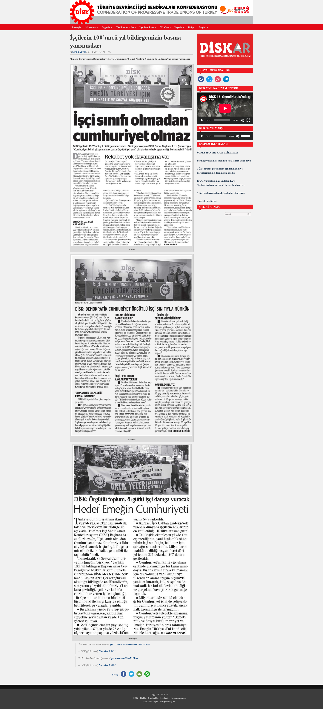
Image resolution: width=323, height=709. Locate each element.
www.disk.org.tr (151, 701)
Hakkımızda (91, 27)
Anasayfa (76, 27)
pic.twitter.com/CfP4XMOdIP (136, 644)
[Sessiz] (242, 120)
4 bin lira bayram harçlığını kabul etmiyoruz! (221, 193)
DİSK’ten (165, 27)
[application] (225, 108)
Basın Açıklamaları (213, 144)
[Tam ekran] (248, 120)
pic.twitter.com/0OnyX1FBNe (124, 658)
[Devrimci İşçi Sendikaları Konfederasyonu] (161, 23)
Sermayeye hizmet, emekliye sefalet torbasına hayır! (224, 160)
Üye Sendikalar (147, 27)
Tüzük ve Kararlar (126, 27)
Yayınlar (179, 27)
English (203, 27)
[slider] (246, 135)
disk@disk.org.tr (167, 701)
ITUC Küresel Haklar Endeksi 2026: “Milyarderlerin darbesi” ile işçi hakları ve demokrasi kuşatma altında (220, 183)
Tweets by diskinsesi (206, 201)
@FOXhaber (116, 644)
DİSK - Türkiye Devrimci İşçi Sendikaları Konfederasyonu (159, 698)
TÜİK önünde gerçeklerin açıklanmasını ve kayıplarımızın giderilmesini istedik (220, 170)
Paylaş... (116, 674)
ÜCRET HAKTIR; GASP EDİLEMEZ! (217, 152)
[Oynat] (202, 120)
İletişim (191, 27)
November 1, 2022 (107, 651)
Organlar (107, 27)
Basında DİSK (79, 52)
